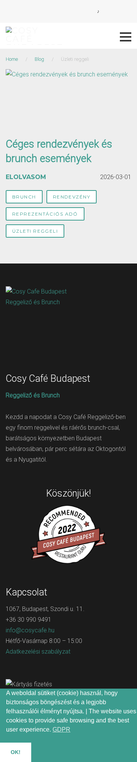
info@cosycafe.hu (30, 630)
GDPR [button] (61, 729)
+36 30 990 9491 (28, 619)
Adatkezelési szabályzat (38, 651)
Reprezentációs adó (45, 214)
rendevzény (71, 197)
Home (12, 59)
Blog (39, 59)
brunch (24, 197)
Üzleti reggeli (35, 231)
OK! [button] (16, 752)
